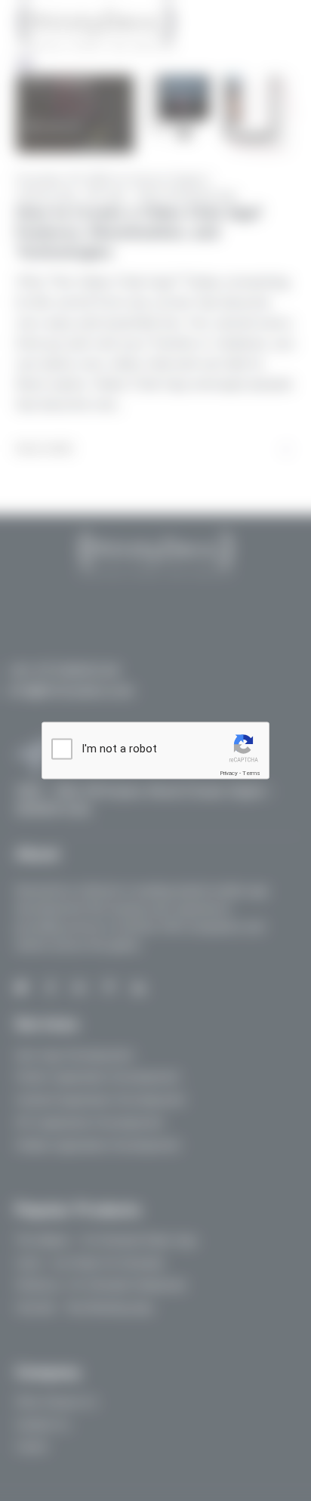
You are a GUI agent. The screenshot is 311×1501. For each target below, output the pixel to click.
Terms (251, 773)
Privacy (229, 773)
